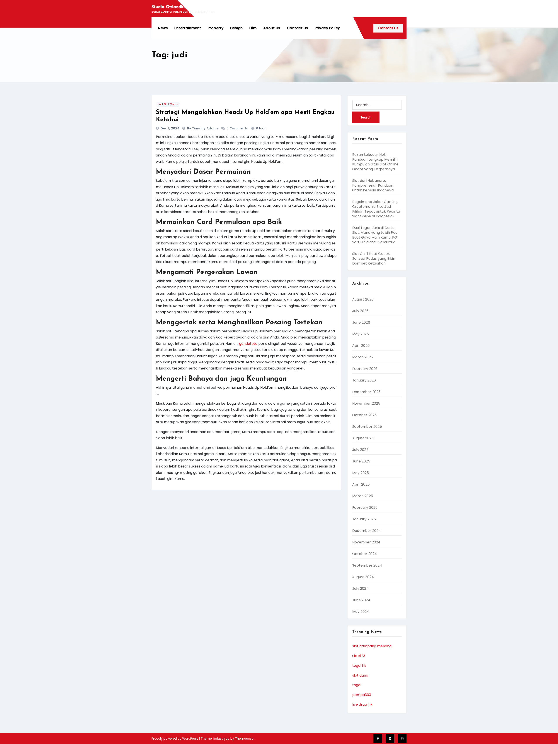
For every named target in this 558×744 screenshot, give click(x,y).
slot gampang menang (371, 646)
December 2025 (366, 391)
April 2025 (361, 484)
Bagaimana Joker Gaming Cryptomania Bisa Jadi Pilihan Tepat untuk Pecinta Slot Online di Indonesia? (376, 209)
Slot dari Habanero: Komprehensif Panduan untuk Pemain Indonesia (373, 185)
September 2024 (367, 565)
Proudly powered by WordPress (175, 738)
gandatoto (248, 343)
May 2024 (360, 611)
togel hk (359, 665)
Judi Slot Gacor (168, 104)
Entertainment (187, 28)
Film (253, 28)
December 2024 (366, 530)
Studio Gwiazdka (168, 7)
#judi (260, 128)
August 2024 (363, 576)
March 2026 (362, 357)
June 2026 (361, 322)
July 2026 (360, 310)
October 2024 (364, 553)
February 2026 (365, 368)
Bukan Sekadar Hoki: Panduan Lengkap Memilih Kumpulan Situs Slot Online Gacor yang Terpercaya (375, 162)
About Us (271, 28)
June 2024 (361, 600)
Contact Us (297, 28)
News (163, 28)
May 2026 (360, 334)
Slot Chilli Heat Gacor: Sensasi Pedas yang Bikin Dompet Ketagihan (373, 258)
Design (236, 28)
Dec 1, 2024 (170, 128)
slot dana (360, 675)
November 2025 (366, 403)
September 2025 (367, 426)
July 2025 (360, 449)
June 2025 (361, 461)
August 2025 (363, 438)
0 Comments (237, 128)
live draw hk (362, 704)
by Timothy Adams (203, 128)
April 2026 (361, 345)
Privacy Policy (327, 28)
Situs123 (358, 655)
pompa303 (361, 694)
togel (356, 684)
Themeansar (245, 738)
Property (216, 28)
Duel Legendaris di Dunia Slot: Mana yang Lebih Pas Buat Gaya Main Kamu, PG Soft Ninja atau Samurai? (374, 235)
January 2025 (364, 519)
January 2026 (364, 380)
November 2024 (366, 542)
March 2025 (362, 495)
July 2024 (360, 588)
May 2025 (360, 472)
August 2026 (363, 299)
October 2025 (364, 415)
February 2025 (365, 507)
